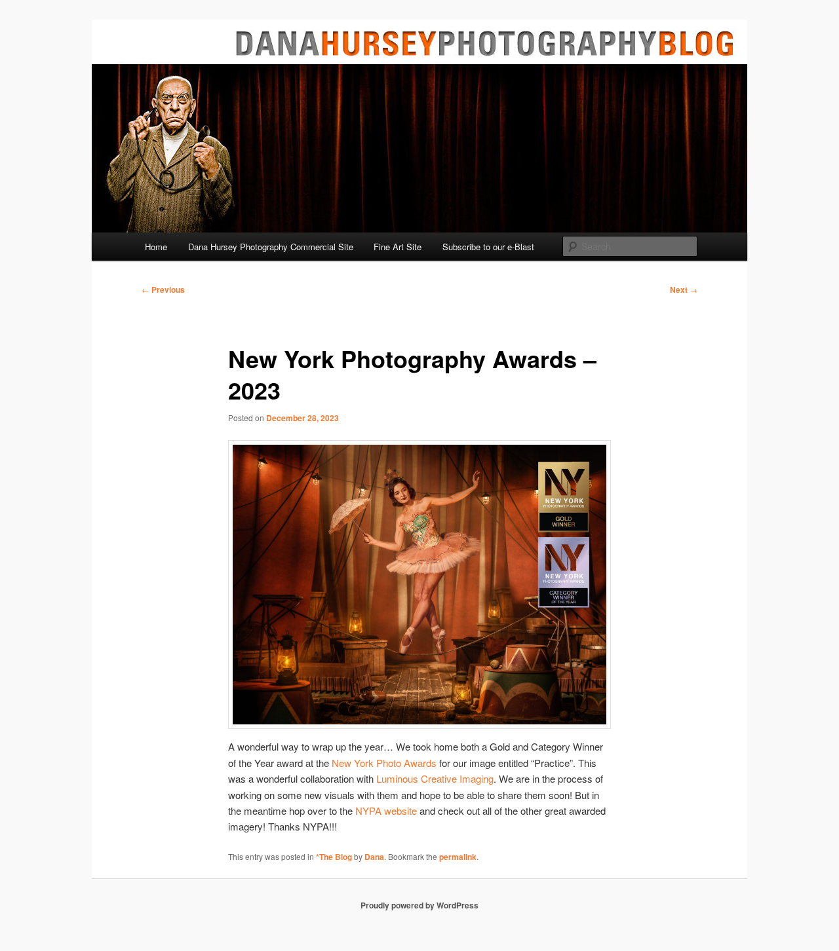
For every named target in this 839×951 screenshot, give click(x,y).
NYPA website (386, 810)
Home (156, 246)
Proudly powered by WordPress (419, 905)
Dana (374, 857)
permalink (458, 857)
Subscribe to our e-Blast (488, 246)
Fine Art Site (397, 246)
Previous (163, 289)
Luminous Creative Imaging (435, 778)
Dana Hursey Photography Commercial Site (270, 246)
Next (683, 289)
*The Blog (334, 857)
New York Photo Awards (384, 763)
